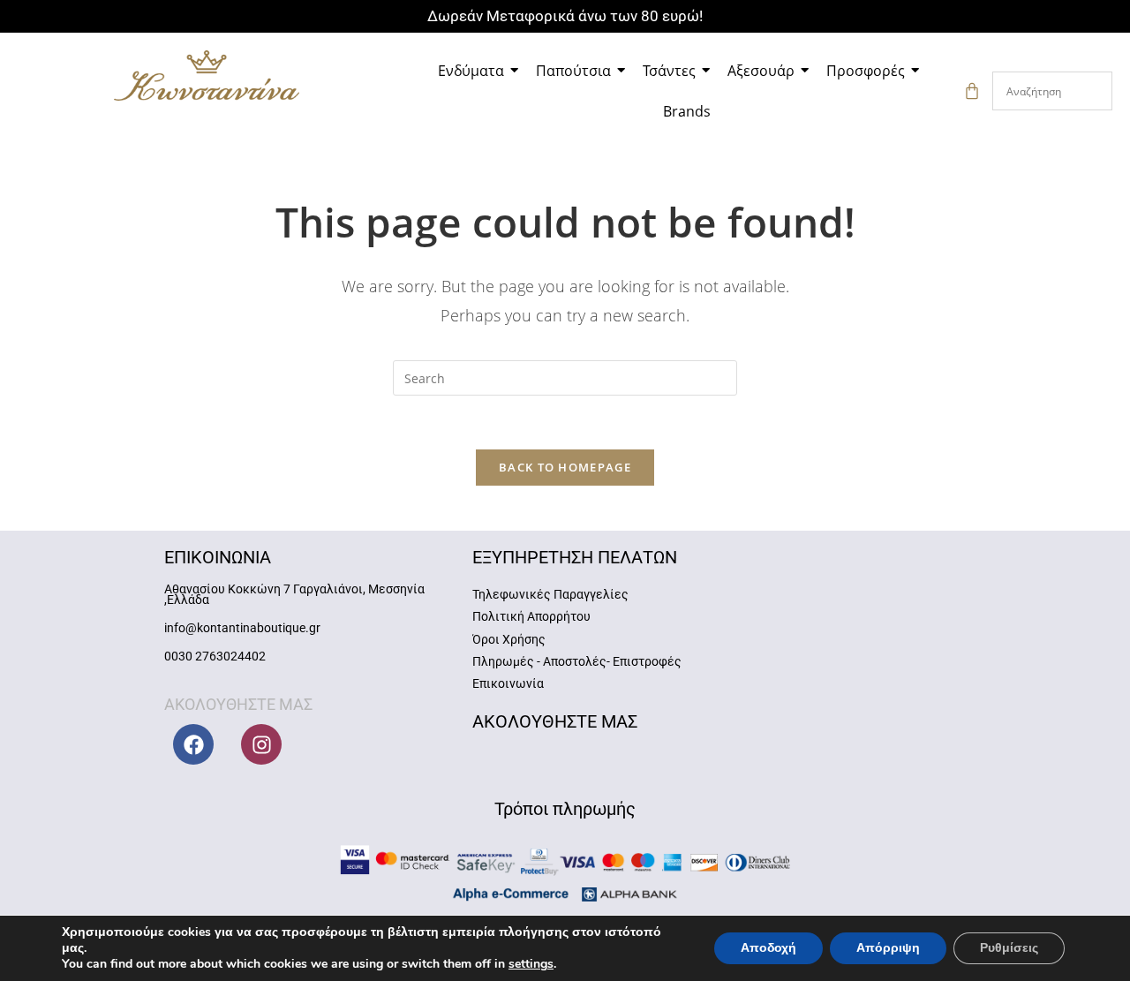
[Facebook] (193, 744)
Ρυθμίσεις (1009, 947)
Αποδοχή (768, 947)
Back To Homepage (565, 467)
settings (531, 964)
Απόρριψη (888, 947)
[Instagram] (261, 744)
